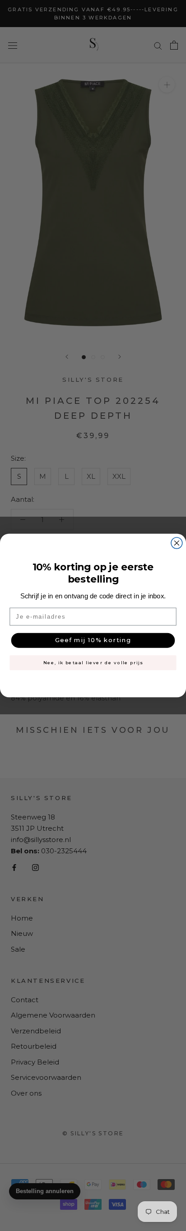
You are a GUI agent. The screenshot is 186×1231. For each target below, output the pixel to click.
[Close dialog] (176, 543)
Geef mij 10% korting (93, 640)
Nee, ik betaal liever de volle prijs (93, 662)
